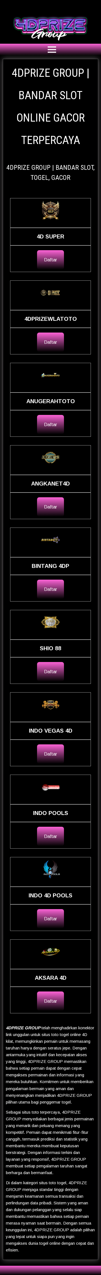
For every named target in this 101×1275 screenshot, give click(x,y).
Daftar (50, 259)
